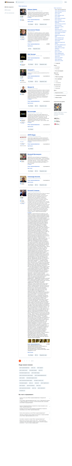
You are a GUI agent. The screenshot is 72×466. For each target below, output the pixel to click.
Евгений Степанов (33, 190)
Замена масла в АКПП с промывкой (59, 27)
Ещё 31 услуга (30, 21)
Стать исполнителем (10, 12)
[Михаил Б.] (23, 89)
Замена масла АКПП (58, 29)
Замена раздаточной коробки (60, 32)
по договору (23, 39)
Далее (32, 360)
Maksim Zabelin (32, 9)
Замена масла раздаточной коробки (60, 43)
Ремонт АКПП (57, 13)
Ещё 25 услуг (30, 77)
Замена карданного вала (59, 37)
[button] (31, 24)
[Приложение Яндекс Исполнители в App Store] (57, 118)
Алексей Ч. (31, 70)
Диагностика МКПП (58, 51)
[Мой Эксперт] (23, 57)
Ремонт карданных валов (59, 15)
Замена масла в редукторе (60, 54)
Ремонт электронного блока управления (60, 22)
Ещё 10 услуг (30, 145)
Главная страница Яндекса (5, 2)
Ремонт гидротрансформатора (34, 19)
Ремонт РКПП (57, 50)
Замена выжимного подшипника (60, 30)
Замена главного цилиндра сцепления (60, 48)
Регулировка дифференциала (60, 44)
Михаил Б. (31, 87)
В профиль (30, 17)
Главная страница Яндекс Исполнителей (9, 2)
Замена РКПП (57, 56)
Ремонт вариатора (58, 19)
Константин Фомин (34, 30)
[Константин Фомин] (23, 32)
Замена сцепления (58, 12)
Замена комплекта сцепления (60, 23)
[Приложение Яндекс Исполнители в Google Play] (57, 121)
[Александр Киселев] (23, 179)
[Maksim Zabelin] (23, 12)
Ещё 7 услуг (30, 168)
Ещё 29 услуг (30, 45)
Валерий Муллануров (34, 154)
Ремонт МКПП (57, 16)
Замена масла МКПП (59, 57)
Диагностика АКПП (58, 25)
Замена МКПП (57, 40)
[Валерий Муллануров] (23, 157)
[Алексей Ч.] (23, 72)
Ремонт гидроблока (58, 46)
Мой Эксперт (32, 54)
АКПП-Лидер (32, 135)
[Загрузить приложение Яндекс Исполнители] (60, 107)
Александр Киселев (34, 176)
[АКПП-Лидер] (23, 137)
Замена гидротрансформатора (60, 10)
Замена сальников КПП (59, 39)
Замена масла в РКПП (59, 60)
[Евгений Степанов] (23, 193)
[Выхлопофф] (23, 114)
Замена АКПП (57, 33)
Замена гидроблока (58, 59)
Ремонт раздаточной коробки (60, 18)
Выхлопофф (32, 111)
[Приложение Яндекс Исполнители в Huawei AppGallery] (57, 124)
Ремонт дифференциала (59, 53)
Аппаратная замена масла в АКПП (60, 36)
